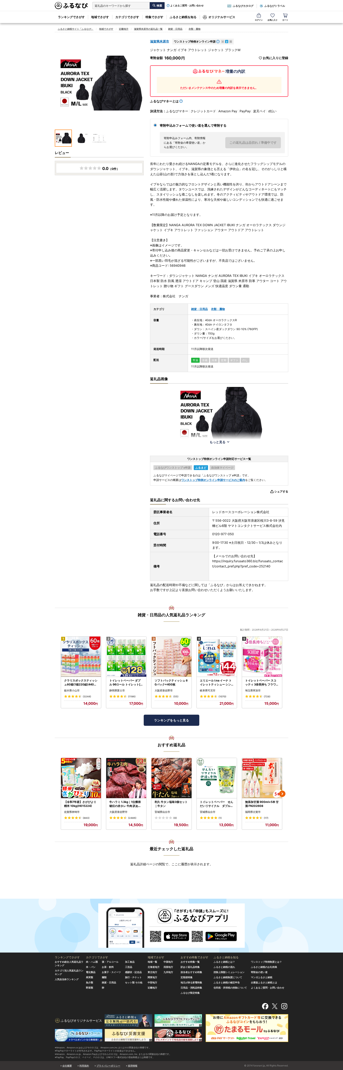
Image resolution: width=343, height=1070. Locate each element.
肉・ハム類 (92, 961)
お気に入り (272, 20)
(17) (266, 817)
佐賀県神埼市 (72, 811)
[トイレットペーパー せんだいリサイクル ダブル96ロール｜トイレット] (217, 778)
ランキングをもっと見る (171, 720)
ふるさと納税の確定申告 (227, 982)
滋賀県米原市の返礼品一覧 (148, 28)
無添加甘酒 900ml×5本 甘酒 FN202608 (262, 803)
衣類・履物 (194, 28)
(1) (220, 817)
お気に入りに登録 (275, 58)
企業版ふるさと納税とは (264, 982)
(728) (267, 696)
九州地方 (168, 972)
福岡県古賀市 (253, 811)
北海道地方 (154, 966)
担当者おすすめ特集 (191, 972)
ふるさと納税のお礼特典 (264, 966)
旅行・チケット (133, 977)
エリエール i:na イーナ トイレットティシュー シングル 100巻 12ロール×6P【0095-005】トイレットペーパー (216, 682)
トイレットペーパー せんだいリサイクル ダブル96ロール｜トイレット (216, 804)
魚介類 (89, 982)
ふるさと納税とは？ (224, 961)
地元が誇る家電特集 (191, 982)
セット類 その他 (133, 982)
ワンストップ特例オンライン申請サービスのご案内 (213, 480)
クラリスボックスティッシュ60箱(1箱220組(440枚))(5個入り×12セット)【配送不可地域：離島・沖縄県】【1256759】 (81, 682)
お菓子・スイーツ (111, 972)
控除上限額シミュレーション (229, 972)
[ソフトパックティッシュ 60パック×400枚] (171, 657)
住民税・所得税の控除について (230, 987)
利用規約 (84, 1065)
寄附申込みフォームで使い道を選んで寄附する (193, 125)
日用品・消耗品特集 (191, 987)
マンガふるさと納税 (261, 977)
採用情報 (132, 1065)
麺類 (104, 977)
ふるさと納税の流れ (224, 966)
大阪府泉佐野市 (164, 690)
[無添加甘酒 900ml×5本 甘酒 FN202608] (262, 778)
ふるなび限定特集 (190, 992)
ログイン (259, 20)
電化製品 (90, 972)
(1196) (132, 696)
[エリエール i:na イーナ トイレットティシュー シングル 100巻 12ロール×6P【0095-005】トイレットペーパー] (217, 657)
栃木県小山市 (72, 690)
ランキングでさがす (71, 17)
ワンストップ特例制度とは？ (266, 961)
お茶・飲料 (108, 966)
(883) (86, 817)
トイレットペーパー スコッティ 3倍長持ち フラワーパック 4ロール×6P (262, 682)
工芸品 (128, 966)
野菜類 (89, 987)
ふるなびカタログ (243, 5)
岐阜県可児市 (207, 690)
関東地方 (152, 977)
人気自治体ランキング (67, 979)
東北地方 (152, 972)
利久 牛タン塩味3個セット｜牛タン (171, 803)
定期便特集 (187, 977)
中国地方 (168, 961)
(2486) (132, 817)
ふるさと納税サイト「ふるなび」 (75, 28)
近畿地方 (123, 28)
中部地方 (152, 982)
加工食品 (130, 961)
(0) (175, 817)
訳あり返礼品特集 (190, 966)
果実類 (89, 977)
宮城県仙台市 (162, 811)
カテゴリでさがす (127, 17)
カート (285, 20)
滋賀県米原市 (159, 41)
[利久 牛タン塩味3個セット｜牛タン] (171, 778)
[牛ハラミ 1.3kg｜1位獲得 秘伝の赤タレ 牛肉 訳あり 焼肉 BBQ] (126, 778)
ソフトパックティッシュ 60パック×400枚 (171, 682)
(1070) (222, 696)
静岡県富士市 (117, 690)
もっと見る (217, 442)
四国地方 (168, 966)
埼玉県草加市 (253, 690)
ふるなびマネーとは (164, 101)
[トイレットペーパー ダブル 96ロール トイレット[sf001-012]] (126, 657)
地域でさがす (100, 17)
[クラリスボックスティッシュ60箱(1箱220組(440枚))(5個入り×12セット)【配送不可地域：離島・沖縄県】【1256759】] (81, 657)
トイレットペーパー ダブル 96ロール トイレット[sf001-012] (126, 682)
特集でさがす (154, 17)
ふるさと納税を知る (183, 17)
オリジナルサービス (221, 17)
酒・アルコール (110, 961)
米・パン (90, 966)
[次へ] (282, 794)
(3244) (87, 696)
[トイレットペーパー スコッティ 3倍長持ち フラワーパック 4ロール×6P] (262, 657)
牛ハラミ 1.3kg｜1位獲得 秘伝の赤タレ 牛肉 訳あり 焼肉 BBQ (125, 804)
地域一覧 (152, 961)
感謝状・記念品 (133, 972)
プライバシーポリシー (108, 1065)
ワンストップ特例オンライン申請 (195, 41)
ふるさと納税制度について (228, 977)
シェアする (281, 491)
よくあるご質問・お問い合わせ (187, 5)
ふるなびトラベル (274, 5)
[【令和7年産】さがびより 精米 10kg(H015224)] (81, 778)
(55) (175, 696)
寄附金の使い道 (259, 972)
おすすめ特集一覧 (190, 961)
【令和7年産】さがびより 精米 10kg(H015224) (80, 803)
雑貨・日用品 (175, 28)
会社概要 (67, 1065)
